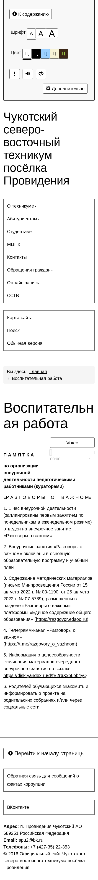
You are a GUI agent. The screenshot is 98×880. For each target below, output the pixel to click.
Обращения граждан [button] (29, 269)
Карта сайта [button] (20, 317)
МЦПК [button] (13, 244)
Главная (38, 371)
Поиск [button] (13, 330)
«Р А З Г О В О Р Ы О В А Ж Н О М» (47, 497)
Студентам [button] (18, 231)
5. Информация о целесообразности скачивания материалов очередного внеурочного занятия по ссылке (45, 665)
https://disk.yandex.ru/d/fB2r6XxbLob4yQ (45, 675)
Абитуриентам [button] (22, 218)
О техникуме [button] (20, 205)
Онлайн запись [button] (23, 282)
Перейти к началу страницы (49, 753)
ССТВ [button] (13, 295)
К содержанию (33, 14)
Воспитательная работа (37, 378)
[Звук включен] (28, 74)
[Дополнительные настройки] (41, 74)
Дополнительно (67, 88)
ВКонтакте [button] (18, 807)
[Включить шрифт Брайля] (14, 74)
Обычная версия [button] (24, 343)
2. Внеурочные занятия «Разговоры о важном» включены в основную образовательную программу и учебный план (45, 557)
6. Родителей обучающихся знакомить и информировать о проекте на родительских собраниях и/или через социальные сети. (45, 696)
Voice (72, 442)
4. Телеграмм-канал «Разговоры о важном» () (40, 637)
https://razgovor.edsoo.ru (61, 619)
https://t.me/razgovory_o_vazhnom (40, 643)
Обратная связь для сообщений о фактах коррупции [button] (43, 780)
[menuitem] (49, 206)
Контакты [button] (17, 257)
